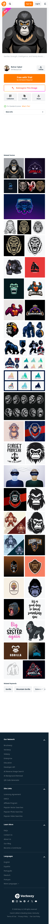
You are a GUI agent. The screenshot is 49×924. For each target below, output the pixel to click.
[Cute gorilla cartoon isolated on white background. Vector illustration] (13, 903)
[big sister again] (14, 881)
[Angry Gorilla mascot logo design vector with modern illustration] (14, 189)
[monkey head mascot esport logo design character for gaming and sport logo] (14, 571)
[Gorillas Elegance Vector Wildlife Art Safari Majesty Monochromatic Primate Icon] (12, 686)
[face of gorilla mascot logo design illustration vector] (14, 346)
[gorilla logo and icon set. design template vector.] (15, 482)
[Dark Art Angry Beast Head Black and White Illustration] (24, 525)
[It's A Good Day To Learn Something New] (14, 860)
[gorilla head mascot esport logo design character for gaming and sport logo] (15, 662)
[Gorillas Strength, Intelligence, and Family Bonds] (14, 168)
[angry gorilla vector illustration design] (14, 838)
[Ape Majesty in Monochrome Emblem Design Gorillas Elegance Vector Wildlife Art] (13, 616)
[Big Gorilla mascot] (14, 304)
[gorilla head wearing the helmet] (33, 408)
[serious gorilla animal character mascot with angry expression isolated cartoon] (14, 550)
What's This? (26, 106)
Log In (37, 4)
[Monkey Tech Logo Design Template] (31, 186)
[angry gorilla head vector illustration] (17, 264)
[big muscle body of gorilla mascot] (15, 430)
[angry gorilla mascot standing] (12, 466)
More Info (9, 112)
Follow (41, 69)
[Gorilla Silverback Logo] (14, 325)
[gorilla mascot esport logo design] (14, 731)
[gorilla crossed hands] (29, 464)
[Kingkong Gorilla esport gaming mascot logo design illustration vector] (14, 410)
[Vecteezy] (3, 3)
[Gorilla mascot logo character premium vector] (33, 686)
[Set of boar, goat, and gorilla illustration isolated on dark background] (17, 207)
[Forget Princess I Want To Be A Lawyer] (14, 593)
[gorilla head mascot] (14, 817)
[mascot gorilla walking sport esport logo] (15, 448)
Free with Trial (24, 78)
